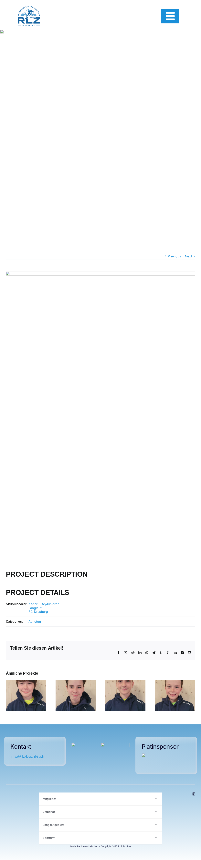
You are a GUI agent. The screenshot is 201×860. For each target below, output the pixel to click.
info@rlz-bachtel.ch (27, 756)
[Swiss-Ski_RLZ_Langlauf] (85, 744)
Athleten (34, 621)
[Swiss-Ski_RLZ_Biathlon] (115, 744)
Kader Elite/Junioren (43, 604)
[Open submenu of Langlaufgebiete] (156, 824)
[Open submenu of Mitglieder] (156, 798)
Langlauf (35, 608)
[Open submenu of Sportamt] (156, 837)
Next (188, 256)
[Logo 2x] (29, 7)
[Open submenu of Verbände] (156, 811)
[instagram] (193, 793)
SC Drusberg (38, 612)
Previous (174, 256)
